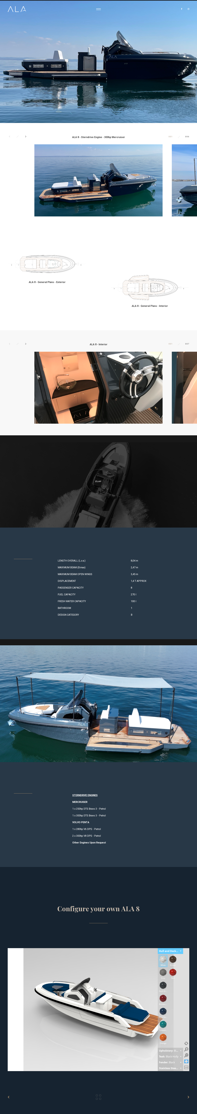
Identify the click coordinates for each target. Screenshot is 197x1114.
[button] (9, 136)
